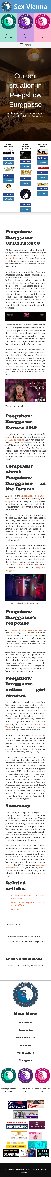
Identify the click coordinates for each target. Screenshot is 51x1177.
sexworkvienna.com (42, 36)
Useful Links (25, 1053)
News (17, 924)
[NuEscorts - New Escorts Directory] (37, 1145)
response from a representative (25, 630)
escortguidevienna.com (8, 36)
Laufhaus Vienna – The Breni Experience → (26, 943)
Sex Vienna (37, 116)
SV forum (15, 909)
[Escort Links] (35, 1135)
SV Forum (25, 1045)
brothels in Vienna (14, 440)
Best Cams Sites (25, 1037)
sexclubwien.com (25, 36)
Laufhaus (21, 564)
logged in (22, 965)
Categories (25, 1030)
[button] (8, 158)
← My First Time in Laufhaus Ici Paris (23, 936)
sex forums (20, 448)
